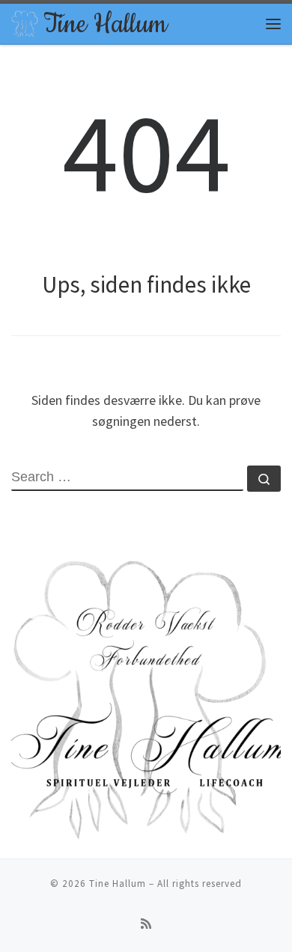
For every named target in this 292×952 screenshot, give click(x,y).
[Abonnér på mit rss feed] (146, 924)
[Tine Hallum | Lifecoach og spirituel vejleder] (24, 21)
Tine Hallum (117, 883)
